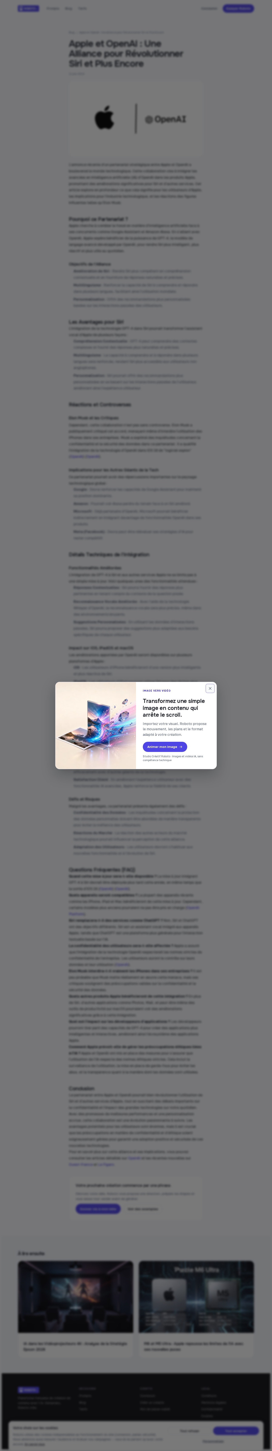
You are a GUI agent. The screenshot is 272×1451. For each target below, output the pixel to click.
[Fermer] (210, 688)
